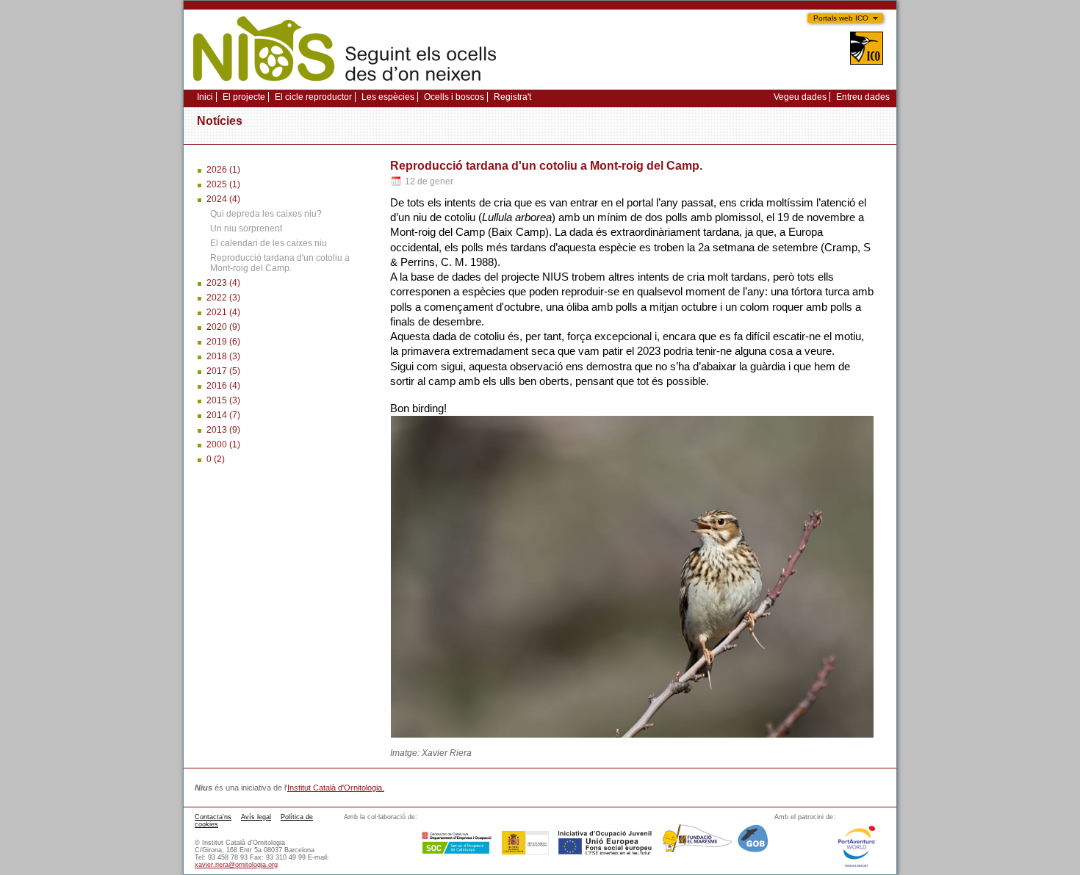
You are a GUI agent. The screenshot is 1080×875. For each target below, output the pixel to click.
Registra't (512, 97)
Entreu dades (863, 97)
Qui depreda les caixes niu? (266, 214)
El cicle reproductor (313, 97)
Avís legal (256, 817)
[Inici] (344, 85)
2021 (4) (223, 312)
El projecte (244, 97)
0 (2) (215, 459)
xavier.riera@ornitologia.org (236, 864)
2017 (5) (223, 371)
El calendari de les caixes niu (268, 243)
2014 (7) (223, 415)
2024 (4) (223, 199)
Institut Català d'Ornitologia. (335, 787)
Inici (205, 97)
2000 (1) (223, 444)
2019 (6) (223, 341)
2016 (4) (223, 386)
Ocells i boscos (454, 97)
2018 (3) (223, 356)
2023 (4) (223, 283)
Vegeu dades (800, 97)
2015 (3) (223, 400)
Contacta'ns (213, 817)
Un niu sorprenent (246, 228)
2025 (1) (223, 184)
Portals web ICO (840, 18)
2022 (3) (223, 297)
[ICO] (866, 50)
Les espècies (387, 97)
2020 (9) (223, 327)
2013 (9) (223, 430)
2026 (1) (223, 170)
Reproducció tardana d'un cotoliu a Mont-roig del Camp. (280, 263)
